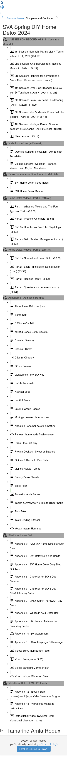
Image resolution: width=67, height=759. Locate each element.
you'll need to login (47, 744)
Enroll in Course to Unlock (33, 749)
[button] (2, 3)
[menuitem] (2, 8)
